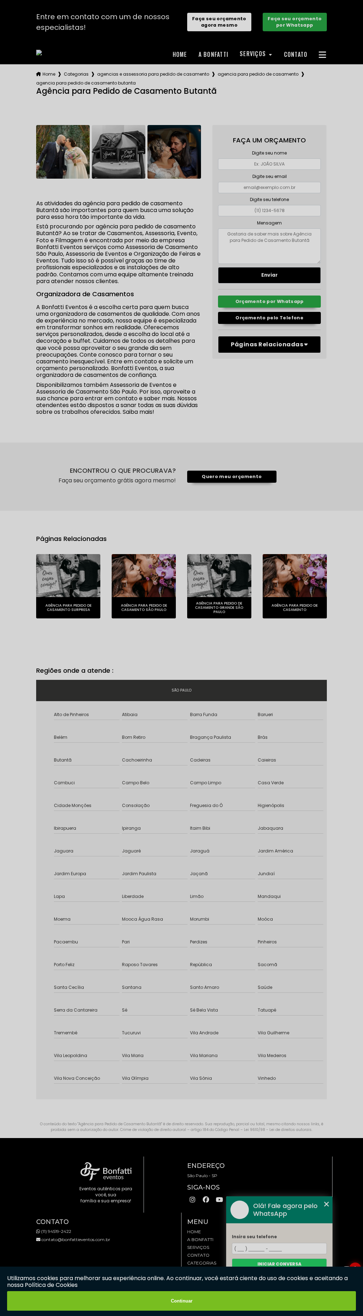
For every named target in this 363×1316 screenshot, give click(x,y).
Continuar (181, 1301)
